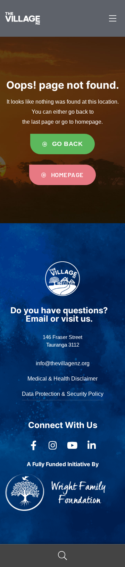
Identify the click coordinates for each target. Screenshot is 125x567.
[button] (62, 144)
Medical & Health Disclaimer (62, 379)
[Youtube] (72, 445)
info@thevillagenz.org (63, 363)
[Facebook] (33, 445)
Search (62, 555)
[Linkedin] (92, 445)
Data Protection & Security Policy (62, 394)
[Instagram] (53, 445)
